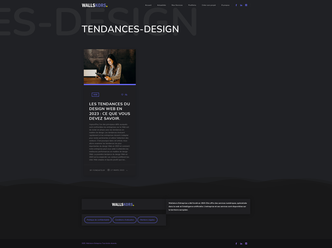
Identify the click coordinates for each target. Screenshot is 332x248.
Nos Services (177, 5)
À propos (226, 5)
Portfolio (192, 5)
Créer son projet (209, 5)
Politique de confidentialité (98, 220)
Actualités (161, 5)
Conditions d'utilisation (124, 220)
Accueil (148, 5)
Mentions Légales (147, 220)
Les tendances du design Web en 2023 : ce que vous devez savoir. (109, 111)
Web (95, 95)
